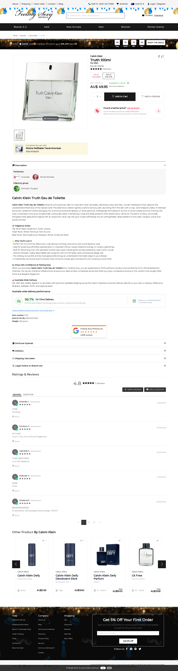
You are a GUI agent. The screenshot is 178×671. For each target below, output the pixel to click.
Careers (41, 653)
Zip (65, 620)
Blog (61, 4)
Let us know (133, 108)
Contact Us (16, 643)
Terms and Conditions (46, 629)
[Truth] (19, 135)
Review (17, 394)
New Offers (68, 638)
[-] (94, 97)
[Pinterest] (135, 649)
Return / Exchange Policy (21, 629)
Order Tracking (18, 634)
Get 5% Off (128, 641)
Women (125, 27)
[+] (100, 97)
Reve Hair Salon (18, 648)
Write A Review (134, 389)
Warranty (41, 634)
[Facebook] (159, 57)
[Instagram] (131, 649)
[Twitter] (163, 57)
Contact (52, 4)
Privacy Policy (43, 638)
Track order (39, 4)
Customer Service (18, 620)
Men (101, 27)
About (15, 4)
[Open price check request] (158, 111)
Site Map (67, 634)
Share (16, 417)
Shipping (26, 4)
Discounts (68, 624)
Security (41, 643)
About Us (41, 620)
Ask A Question (156, 389)
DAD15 (25, 44)
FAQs (14, 638)
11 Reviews (106, 69)
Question (28, 394)
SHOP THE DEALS (156, 42)
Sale (46, 27)
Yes (103, 668)
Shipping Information (20, 624)
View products (32, 151)
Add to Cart (121, 96)
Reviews (67, 629)
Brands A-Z (20, 27)
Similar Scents (156, 27)
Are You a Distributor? (46, 648)
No (109, 668)
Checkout (158, 15)
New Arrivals (73, 27)
